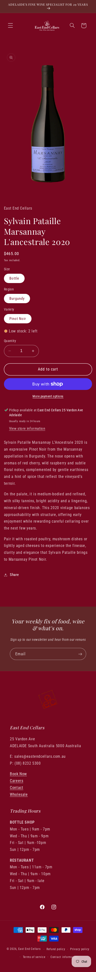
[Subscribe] (80, 654)
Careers (16, 780)
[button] (10, 25)
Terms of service (34, 957)
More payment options (48, 396)
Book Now (18, 774)
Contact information (64, 957)
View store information (27, 428)
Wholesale (19, 794)
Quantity (10, 341)
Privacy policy (79, 949)
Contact (16, 787)
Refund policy (56, 949)
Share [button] (14, 574)
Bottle (14, 278)
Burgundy (17, 298)
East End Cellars (29, 949)
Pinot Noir (17, 318)
